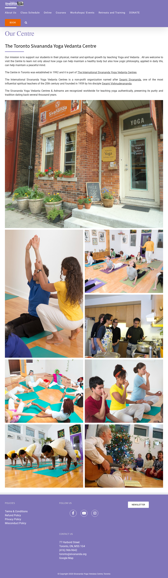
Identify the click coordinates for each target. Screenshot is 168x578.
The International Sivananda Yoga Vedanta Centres (106, 72)
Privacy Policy (13, 519)
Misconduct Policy (15, 523)
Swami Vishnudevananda (117, 83)
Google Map (66, 558)
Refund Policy (13, 515)
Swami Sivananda (130, 79)
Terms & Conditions (16, 511)
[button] (26, 22)
